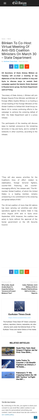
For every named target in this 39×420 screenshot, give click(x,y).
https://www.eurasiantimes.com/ (19, 318)
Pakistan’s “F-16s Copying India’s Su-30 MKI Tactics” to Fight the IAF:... (26, 376)
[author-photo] (19, 311)
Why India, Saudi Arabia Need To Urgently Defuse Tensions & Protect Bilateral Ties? (8, 289)
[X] (16, 66)
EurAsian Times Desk (10, 61)
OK (35, 417)
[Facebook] (11, 66)
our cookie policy (8, 414)
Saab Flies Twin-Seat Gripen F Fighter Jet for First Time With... (26, 350)
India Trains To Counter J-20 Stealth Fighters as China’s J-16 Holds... (26, 363)
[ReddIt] (27, 66)
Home (3, 39)
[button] (5, 3)
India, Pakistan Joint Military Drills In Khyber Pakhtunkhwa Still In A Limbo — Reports (29, 289)
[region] (19, 23)
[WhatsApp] (21, 66)
